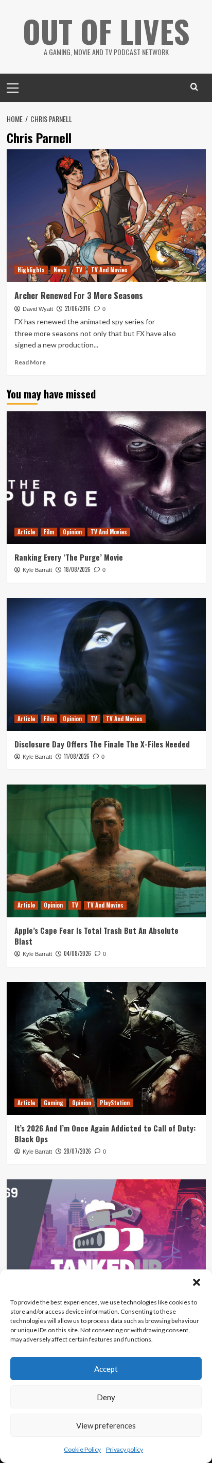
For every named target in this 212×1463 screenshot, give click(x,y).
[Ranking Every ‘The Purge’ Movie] (106, 477)
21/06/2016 (78, 308)
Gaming (53, 1103)
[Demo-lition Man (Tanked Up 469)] (106, 1245)
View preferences (106, 1425)
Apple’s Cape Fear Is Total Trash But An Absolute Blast (96, 936)
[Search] (194, 87)
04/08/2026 (77, 953)
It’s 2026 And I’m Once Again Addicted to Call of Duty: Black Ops (105, 1133)
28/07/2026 (77, 1151)
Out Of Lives (106, 31)
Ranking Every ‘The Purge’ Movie (68, 557)
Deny (106, 1397)
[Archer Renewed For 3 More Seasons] (106, 215)
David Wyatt (38, 309)
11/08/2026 (77, 756)
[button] (196, 1282)
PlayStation (115, 1103)
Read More (30, 362)
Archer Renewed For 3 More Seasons (78, 295)
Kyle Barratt (37, 570)
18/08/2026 (77, 569)
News (60, 270)
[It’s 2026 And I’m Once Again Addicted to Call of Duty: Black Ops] (106, 1048)
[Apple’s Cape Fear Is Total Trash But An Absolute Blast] (106, 851)
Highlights (31, 270)
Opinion (72, 532)
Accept (106, 1368)
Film (49, 532)
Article (26, 532)
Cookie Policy (82, 1449)
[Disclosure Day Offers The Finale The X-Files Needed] (106, 664)
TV (79, 270)
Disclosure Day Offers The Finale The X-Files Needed (102, 744)
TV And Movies (109, 270)
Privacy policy (124, 1449)
